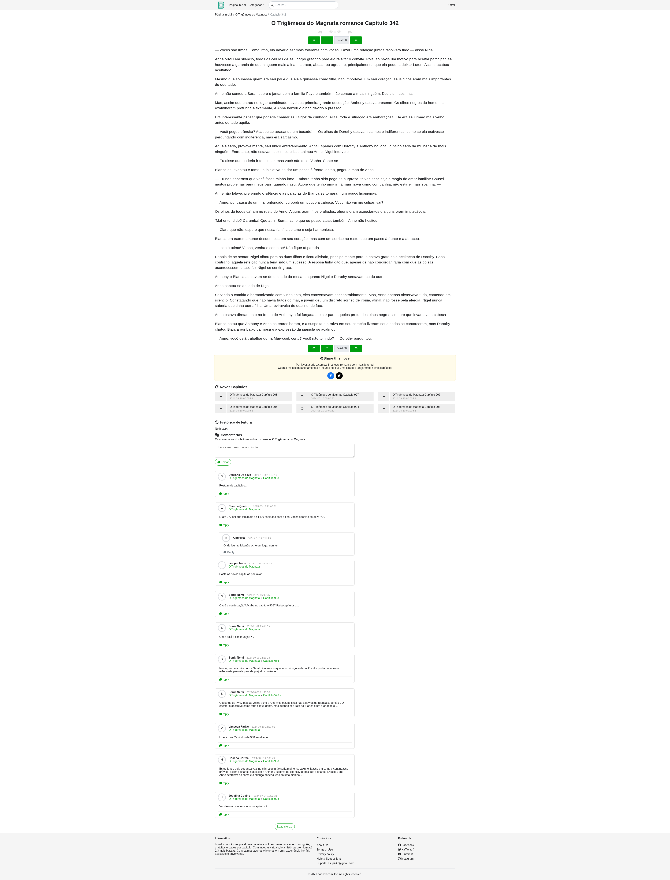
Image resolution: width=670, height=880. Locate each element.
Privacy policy (325, 854)
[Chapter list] (327, 40)
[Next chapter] (356, 40)
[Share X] (339, 375)
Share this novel (337, 358)
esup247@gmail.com (341, 863)
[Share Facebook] (330, 375)
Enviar (224, 462)
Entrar (451, 4)
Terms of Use (325, 849)
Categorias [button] (255, 4)
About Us (322, 845)
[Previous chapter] (314, 40)
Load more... (284, 826)
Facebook (407, 845)
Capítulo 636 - (272, 660)
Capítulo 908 (271, 478)
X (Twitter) (407, 849)
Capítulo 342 (278, 14)
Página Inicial (237, 4)
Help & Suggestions (329, 858)
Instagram (407, 858)
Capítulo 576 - (272, 695)
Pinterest (407, 854)
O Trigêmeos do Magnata (251, 14)
